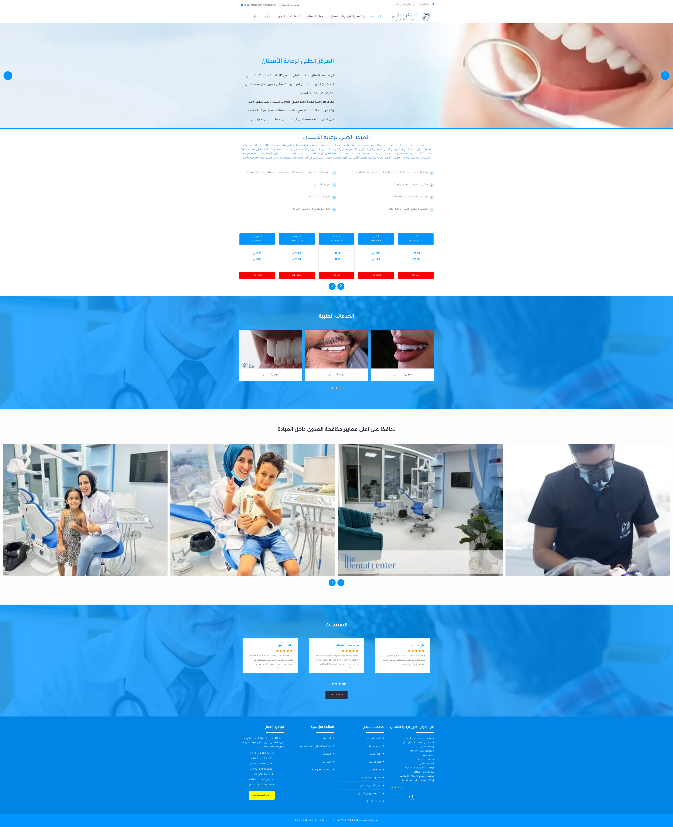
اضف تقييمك (336, 695)
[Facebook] (412, 797)
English (254, 16)
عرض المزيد (397, 787)
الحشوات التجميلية (371, 778)
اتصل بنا (327, 762)
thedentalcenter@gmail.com (260, 4)
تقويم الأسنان (374, 738)
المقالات (327, 754)
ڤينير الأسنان (336, 374)
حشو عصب (270, 374)
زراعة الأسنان (402, 374)
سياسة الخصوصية (321, 770)
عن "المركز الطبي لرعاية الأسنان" (315, 746)
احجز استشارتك (261, 795)
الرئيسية (327, 738)
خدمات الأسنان (316, 16)
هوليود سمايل (374, 746)
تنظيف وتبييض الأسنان (369, 793)
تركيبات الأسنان (373, 801)
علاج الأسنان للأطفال (370, 786)
